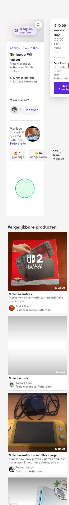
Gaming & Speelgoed (15, 48)
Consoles (27, 48)
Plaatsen (32, 110)
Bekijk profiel (18, 144)
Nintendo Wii (36, 48)
